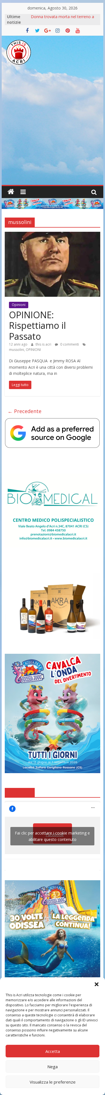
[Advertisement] (52, 130)
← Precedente (24, 411)
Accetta (52, 1051)
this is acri (44, 344)
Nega (52, 1066)
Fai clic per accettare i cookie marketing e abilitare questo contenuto (52, 836)
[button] (96, 984)
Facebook (19, 792)
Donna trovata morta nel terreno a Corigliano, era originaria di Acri (62, 19)
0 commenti (69, 344)
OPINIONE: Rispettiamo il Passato (37, 325)
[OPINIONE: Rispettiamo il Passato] (53, 235)
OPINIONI (33, 349)
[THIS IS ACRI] (11, 192)
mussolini (16, 349)
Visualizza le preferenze (53, 1082)
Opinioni (18, 304)
